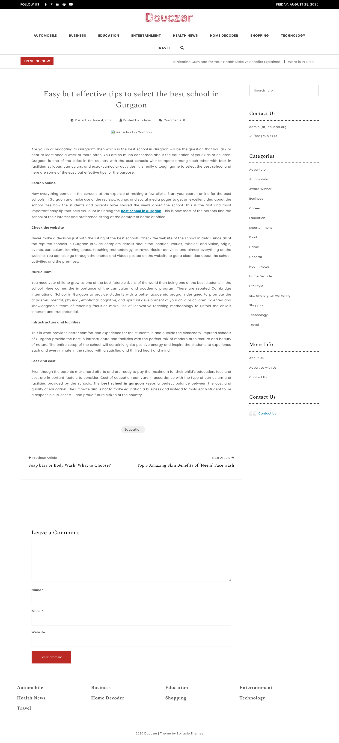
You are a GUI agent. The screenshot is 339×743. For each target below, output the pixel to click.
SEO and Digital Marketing (270, 295)
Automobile (45, 35)
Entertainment (146, 35)
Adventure (257, 169)
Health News (185, 35)
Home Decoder (224, 35)
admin (146, 120)
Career (254, 208)
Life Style (256, 286)
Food (253, 237)
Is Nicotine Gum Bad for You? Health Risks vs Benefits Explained (218, 61)
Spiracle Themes (190, 733)
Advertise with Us (263, 367)
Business (77, 35)
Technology (293, 35)
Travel (163, 48)
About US (256, 358)
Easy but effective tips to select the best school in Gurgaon (131, 100)
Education (108, 35)
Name (38, 590)
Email (37, 611)
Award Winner (260, 189)
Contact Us (258, 377)
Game (254, 247)
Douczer (150, 733)
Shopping (259, 35)
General (255, 257)
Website (38, 632)
